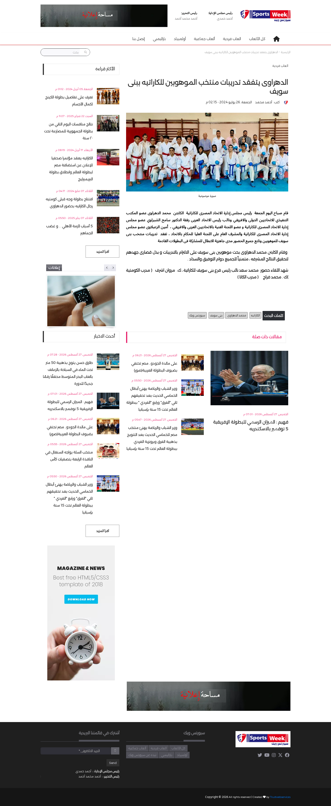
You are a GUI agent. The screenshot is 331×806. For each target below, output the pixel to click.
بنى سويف (216, 315)
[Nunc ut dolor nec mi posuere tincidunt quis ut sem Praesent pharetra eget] (81, 301)
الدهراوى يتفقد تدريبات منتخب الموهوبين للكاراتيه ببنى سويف (241, 52)
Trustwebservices (280, 797)
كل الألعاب (257, 39)
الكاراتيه (255, 315)
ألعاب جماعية (204, 39)
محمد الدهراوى (236, 315)
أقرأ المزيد (102, 251)
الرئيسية (285, 52)
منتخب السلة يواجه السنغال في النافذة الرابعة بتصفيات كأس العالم (69, 459)
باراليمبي (159, 39)
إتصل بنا (138, 39)
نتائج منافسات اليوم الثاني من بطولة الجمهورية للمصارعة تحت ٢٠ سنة (68, 131)
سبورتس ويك (197, 315)
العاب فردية (232, 39)
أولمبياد (180, 39)
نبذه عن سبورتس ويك (142, 755)
